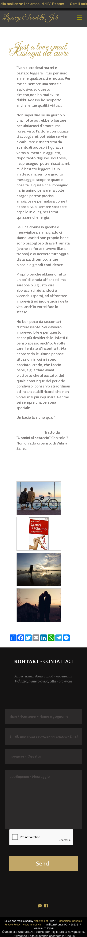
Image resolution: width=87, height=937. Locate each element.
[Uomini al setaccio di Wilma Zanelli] (39, 533)
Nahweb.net (41, 921)
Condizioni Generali (70, 921)
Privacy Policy (12, 924)
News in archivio (32, 924)
